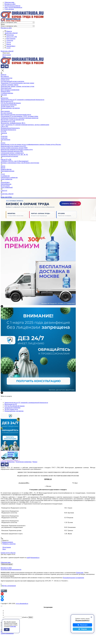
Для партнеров (5, 139)
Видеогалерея (5, 185)
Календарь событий (11, 33)
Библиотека (10, 35)
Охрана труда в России (8, 552)
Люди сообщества (6, 179)
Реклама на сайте (9, 4)
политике (13, 626)
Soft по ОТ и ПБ (11, 36)
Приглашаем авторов (7, 171)
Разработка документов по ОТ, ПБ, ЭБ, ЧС (14, 154)
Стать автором (9, 9)
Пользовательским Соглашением (73, 577)
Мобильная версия (7, 564)
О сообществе (5, 176)
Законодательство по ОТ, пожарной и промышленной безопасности (22, 99)
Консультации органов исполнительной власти (16, 114)
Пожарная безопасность (8, 129)
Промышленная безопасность (10, 128)
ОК (7, 629)
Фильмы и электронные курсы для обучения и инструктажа (20, 163)
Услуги (8, 42)
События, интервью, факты (9, 84)
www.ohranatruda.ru (22, 603)
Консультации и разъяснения (10, 89)
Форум (8, 44)
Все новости (5, 76)
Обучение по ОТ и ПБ (8, 121)
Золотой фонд (10, 46)
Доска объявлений (7, 187)
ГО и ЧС (3, 131)
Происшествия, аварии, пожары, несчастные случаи (17, 86)
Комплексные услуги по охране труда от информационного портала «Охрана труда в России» (31, 144)
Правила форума (6, 169)
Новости (9, 31)
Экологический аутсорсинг (9, 156)
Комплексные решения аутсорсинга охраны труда (17, 149)
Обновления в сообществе (9, 177)
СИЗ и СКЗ (4, 126)
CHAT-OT (4, 190)
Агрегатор (9, 40)
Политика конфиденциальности (11, 569)
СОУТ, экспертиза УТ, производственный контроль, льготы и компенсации (25, 124)
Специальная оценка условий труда (12, 153)
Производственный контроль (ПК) (12, 151)
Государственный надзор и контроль (12, 81)
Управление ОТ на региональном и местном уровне (17, 83)
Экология (4, 133)
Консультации (10, 38)
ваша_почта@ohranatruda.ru (13, 7)
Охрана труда (5, 79)
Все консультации (6, 113)
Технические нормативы (9, 104)
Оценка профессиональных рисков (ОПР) (14, 148)
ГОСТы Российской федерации (11, 103)
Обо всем (4, 95)
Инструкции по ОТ (7, 101)
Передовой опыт (6, 88)
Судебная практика (7, 93)
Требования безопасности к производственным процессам (19, 118)
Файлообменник (6, 184)
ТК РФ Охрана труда (7, 106)
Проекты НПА (5, 91)
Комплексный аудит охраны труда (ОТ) (13, 146)
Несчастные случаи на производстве (12, 119)
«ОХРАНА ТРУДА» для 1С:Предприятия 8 (14, 161)
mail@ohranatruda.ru (33, 557)
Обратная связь (9, 2)
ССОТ (8, 48)
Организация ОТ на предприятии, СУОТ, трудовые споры (19, 116)
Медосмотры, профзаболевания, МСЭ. (13, 123)
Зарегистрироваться (7, 633)
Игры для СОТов (6, 197)
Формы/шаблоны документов (10, 108)
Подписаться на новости (12, 5)
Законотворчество (6, 78)
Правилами (79, 572)
